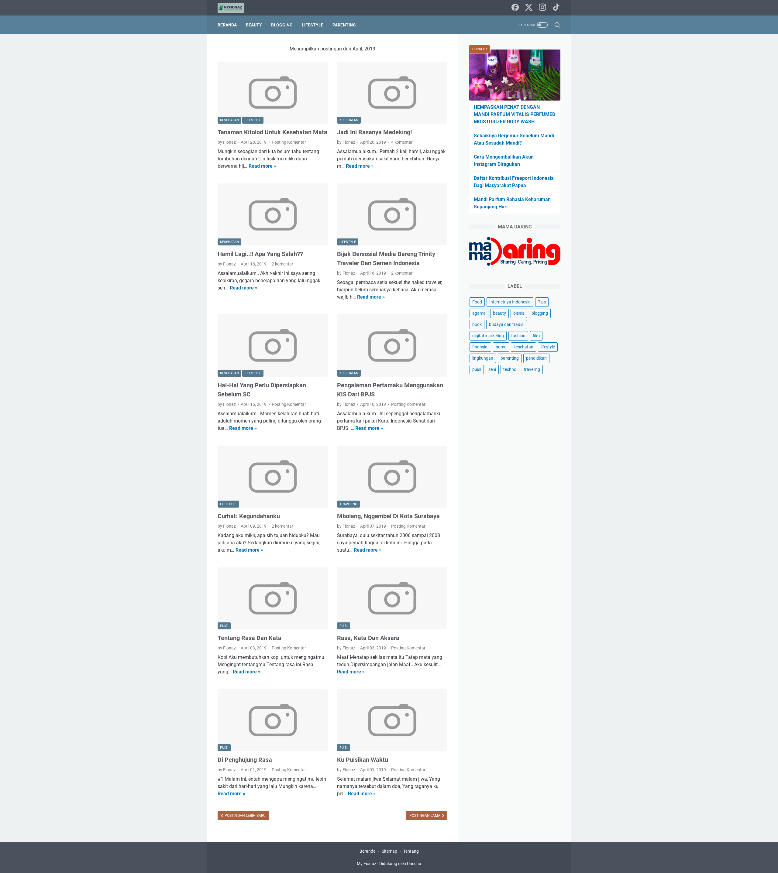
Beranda (227, 24)
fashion (518, 335)
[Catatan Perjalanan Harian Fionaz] (235, 7)
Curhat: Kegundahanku (249, 516)
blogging (540, 313)
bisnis (518, 313)
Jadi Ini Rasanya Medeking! (374, 132)
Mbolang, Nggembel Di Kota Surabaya (388, 516)
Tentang (411, 851)
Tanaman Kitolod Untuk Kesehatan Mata (272, 132)
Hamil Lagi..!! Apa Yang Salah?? (260, 254)
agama (479, 313)
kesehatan (523, 346)
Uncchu (414, 863)
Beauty (254, 24)
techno (509, 369)
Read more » (262, 166)
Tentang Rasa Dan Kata (249, 638)
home (501, 346)
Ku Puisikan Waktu (362, 759)
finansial (480, 346)
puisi (476, 369)
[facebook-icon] (515, 8)
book (477, 324)
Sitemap (389, 851)
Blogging (282, 24)
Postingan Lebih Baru (245, 815)
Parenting (344, 24)
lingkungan (482, 358)
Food (477, 302)
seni (492, 369)
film (536, 335)
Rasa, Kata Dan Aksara (368, 638)
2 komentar (282, 264)
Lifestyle (312, 24)
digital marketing (488, 335)
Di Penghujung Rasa (245, 759)
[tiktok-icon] (556, 8)
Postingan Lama (425, 815)
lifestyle (548, 346)
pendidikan (536, 358)
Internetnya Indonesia (510, 302)
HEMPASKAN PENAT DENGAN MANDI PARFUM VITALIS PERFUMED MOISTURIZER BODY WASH (514, 114)
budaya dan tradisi (506, 324)
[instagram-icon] (542, 8)
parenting (510, 358)
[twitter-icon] (529, 8)
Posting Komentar (289, 142)
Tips (542, 302)
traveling (532, 369)
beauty (499, 313)
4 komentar (402, 142)
